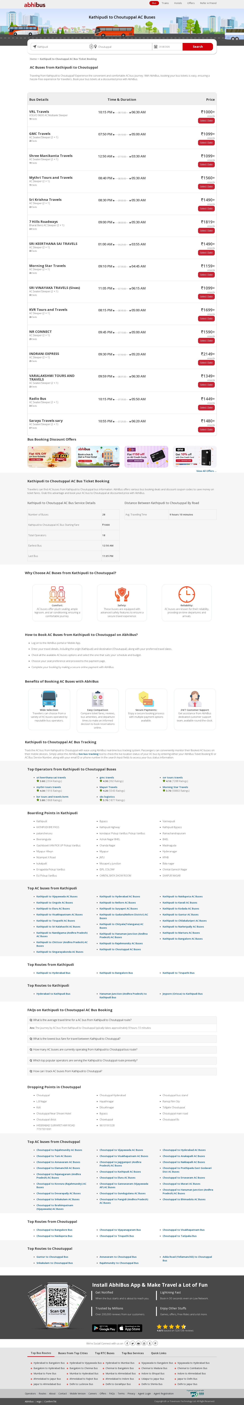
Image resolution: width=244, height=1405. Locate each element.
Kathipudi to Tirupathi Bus (179, 972)
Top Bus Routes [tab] (41, 1353)
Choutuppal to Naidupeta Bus (54, 1235)
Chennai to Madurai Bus (154, 1368)
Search (198, 47)
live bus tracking (89, 754)
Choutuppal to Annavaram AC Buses (58, 1162)
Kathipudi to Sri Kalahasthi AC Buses (58, 926)
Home (33, 58)
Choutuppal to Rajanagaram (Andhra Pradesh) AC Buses (59, 1175)
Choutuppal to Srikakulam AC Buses (58, 1199)
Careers (92, 1393)
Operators (31, 1393)
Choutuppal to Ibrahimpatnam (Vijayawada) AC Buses (55, 1207)
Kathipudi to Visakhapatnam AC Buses (60, 914)
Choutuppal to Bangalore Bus (54, 1229)
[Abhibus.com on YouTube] (138, 1343)
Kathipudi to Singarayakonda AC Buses (60, 951)
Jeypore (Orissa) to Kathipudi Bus (183, 993)
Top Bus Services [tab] (133, 1353)
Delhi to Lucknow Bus (81, 1384)
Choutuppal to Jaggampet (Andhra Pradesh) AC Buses (120, 1163)
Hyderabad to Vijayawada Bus (86, 1362)
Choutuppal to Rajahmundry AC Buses (59, 1150)
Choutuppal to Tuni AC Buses (54, 1156)
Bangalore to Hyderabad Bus (49, 1368)
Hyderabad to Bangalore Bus (49, 1362)
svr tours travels (173, 777)
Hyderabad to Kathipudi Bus (53, 993)
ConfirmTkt (50, 1401)
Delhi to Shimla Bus (152, 1384)
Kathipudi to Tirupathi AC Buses (56, 920)
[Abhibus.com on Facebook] (127, 1343)
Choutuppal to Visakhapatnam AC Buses (124, 1156)
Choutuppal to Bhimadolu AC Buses (184, 1199)
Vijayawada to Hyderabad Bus (193, 1362)
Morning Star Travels (175, 787)
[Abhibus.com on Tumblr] (149, 1343)
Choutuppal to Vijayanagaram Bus (120, 1229)
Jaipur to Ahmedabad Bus (47, 1384)
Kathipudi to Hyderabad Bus (53, 972)
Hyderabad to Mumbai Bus (120, 1362)
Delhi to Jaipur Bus (187, 1384)
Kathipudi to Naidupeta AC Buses (183, 896)
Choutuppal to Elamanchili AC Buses (58, 1168)
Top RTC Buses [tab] (104, 1353)
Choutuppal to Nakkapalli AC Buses (184, 1162)
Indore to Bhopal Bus (152, 1373)
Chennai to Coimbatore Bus (192, 1368)
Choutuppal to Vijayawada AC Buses (121, 1150)
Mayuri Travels (108, 787)
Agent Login (144, 1393)
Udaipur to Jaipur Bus (152, 1378)
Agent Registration (164, 1393)
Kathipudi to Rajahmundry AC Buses (121, 943)
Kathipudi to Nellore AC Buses (118, 902)
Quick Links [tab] (158, 1353)
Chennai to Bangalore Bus (120, 1368)
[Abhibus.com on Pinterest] (155, 1343)
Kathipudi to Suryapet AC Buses (119, 908)
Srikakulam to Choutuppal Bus (55, 1262)
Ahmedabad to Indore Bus (120, 1378)
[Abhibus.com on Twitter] (132, 1343)
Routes (42, 1393)
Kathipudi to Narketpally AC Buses (183, 926)
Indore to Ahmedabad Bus (191, 1373)
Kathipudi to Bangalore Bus (116, 972)
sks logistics (107, 796)
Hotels (178, 3)
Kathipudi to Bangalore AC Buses (183, 938)
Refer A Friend (208, 3)
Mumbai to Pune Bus (45, 1373)
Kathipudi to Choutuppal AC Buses (120, 949)
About (52, 1393)
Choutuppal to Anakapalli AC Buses (184, 1156)
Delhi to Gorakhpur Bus (118, 1384)
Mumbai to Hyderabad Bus (84, 1373)
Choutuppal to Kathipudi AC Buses (120, 1171)
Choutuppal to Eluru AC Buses (117, 1177)
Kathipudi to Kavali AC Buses (180, 902)
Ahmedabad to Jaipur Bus (47, 1378)
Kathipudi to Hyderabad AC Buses (120, 896)
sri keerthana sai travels (51, 777)
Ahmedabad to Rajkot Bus (84, 1378)
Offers (191, 3)
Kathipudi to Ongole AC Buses (55, 902)
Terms (121, 1393)
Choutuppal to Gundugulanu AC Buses (123, 1193)
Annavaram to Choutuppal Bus (118, 1256)
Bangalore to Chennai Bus (84, 1368)
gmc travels (107, 777)
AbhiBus (29, 1401)
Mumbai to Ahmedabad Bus (121, 1373)
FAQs (112, 1393)
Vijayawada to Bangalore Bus (157, 1362)
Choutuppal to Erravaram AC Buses (184, 1177)
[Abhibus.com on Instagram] (144, 1343)
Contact (62, 1393)
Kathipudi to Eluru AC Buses (53, 908)
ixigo (39, 1401)
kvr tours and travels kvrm (52, 796)
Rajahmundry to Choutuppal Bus (119, 1262)
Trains (165, 3)
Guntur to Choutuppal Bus (52, 1256)
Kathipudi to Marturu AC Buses (181, 932)
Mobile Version (78, 1393)
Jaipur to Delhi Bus (187, 1378)
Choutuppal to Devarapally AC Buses (59, 1193)
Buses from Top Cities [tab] (73, 1353)
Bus (154, 3)
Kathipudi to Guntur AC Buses (181, 914)
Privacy (131, 1393)
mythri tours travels (49, 787)
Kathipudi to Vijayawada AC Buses (57, 896)
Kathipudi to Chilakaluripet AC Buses (185, 920)
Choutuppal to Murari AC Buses (181, 1183)
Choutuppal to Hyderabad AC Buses (184, 1150)
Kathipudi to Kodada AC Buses (181, 908)
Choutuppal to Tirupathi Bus (117, 1235)
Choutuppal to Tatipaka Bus (180, 1235)
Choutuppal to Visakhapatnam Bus (184, 1229)
